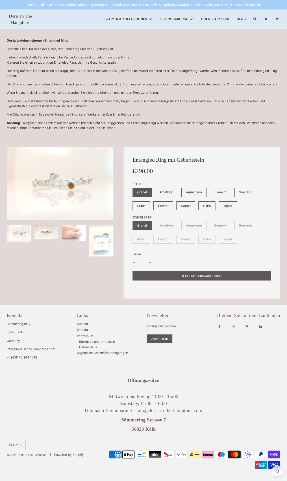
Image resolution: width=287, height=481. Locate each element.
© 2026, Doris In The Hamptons (26, 455)
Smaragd (245, 192)
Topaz (228, 206)
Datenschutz (88, 347)
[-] (134, 262)
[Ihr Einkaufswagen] (277, 19)
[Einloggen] (266, 19)
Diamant (220, 192)
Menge (137, 254)
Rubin (141, 206)
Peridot (163, 206)
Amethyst (167, 192)
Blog (241, 19)
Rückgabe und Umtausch (97, 341)
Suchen (82, 324)
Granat (142, 192)
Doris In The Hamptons (20, 19)
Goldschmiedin (215, 19)
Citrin (207, 206)
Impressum (85, 336)
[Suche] (254, 19)
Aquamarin (194, 192)
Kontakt (82, 330)
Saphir (186, 206)
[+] (150, 262)
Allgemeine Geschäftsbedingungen (102, 353)
